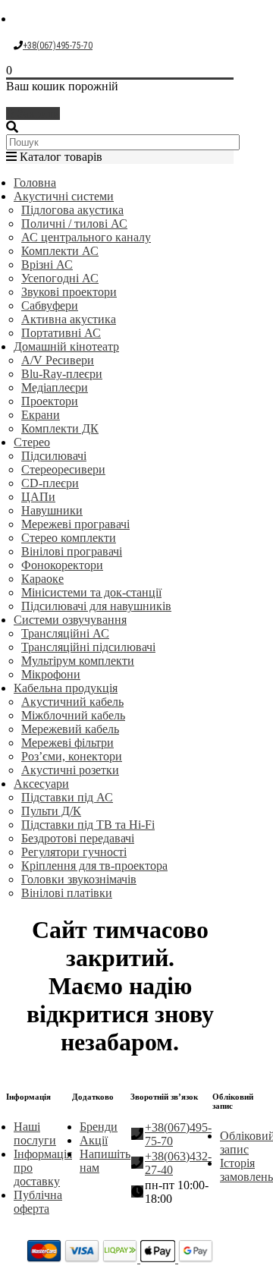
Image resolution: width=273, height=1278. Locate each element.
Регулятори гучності (74, 851)
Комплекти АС (60, 250)
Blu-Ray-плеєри (61, 373)
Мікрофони (50, 674)
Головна (35, 182)
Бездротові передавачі (77, 838)
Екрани (40, 414)
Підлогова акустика (72, 209)
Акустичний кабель (72, 701)
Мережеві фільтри (67, 742)
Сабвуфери (49, 305)
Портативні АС (61, 332)
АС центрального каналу (86, 237)
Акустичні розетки (70, 769)
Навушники (52, 510)
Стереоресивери (63, 469)
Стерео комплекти (68, 537)
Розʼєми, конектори (71, 756)
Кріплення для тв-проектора (94, 865)
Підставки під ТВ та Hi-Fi (88, 824)
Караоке (42, 578)
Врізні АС (47, 264)
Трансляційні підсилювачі (88, 647)
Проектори (49, 401)
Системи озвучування (70, 619)
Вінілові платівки (66, 892)
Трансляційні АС (65, 633)
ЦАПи (38, 496)
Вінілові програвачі (71, 551)
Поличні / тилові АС (74, 223)
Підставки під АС (67, 797)
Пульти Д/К (51, 810)
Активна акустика (68, 319)
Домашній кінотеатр (66, 346)
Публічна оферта (38, 1201)
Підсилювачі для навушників (96, 606)
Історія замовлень (246, 1170)
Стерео (32, 442)
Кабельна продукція (66, 687)
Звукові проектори (69, 291)
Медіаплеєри (54, 387)
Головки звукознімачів (78, 879)
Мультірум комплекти (77, 660)
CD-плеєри (50, 483)
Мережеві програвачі (75, 524)
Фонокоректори (62, 565)
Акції (94, 1140)
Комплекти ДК (60, 428)
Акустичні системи (64, 196)
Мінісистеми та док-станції (91, 592)
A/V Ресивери (57, 360)
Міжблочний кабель (73, 715)
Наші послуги (35, 1133)
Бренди (99, 1126)
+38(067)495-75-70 (58, 45)
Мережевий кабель (70, 728)
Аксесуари (41, 783)
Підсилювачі (53, 455)
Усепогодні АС (60, 278)
